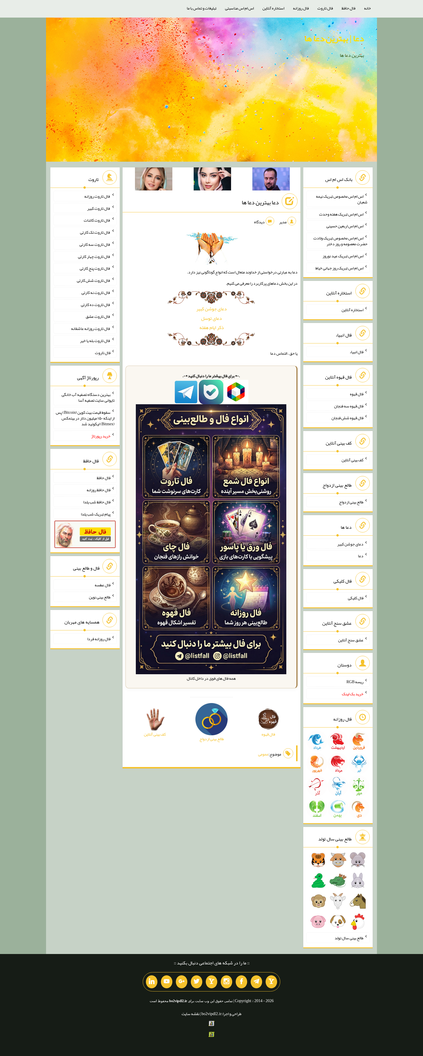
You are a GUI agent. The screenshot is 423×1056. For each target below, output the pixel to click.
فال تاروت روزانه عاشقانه (90, 328)
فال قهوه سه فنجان (348, 406)
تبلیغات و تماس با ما (201, 8)
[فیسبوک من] (241, 982)
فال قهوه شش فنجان (347, 418)
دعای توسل (211, 318)
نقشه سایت (190, 1014)
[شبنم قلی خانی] (153, 180)
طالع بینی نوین (99, 597)
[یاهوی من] (271, 982)
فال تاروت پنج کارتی (95, 268)
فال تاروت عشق (98, 316)
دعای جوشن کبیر (211, 308)
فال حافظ (348, 8)
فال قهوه (356, 394)
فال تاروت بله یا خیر (95, 341)
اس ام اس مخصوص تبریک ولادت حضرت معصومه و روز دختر (340, 241)
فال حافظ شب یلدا (96, 502)
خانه (367, 8)
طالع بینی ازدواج (351, 502)
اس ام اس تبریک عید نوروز (343, 256)
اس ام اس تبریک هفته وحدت (341, 214)
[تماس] (211, 982)
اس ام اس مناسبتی (239, 8)
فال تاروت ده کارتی (95, 304)
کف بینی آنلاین (352, 460)
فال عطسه (102, 585)
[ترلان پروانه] (212, 180)
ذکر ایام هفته (211, 327)
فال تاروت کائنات (97, 220)
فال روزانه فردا (98, 639)
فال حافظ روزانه (98, 490)
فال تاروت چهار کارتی (94, 256)
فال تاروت (325, 8)
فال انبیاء (356, 352)
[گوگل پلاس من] (181, 982)
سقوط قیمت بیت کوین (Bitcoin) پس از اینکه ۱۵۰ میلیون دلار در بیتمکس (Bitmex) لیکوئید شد (85, 418)
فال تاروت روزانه (97, 196)
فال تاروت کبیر (98, 208)
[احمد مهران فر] (271, 180)
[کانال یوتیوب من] (166, 982)
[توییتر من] (196, 982)
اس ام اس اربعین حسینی (344, 226)
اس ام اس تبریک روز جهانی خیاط (339, 268)
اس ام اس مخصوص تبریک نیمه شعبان (341, 199)
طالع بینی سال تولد (349, 938)
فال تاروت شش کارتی (93, 280)
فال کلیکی (355, 598)
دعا (360, 556)
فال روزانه (301, 8)
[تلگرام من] (256, 982)
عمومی (263, 754)
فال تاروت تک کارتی (95, 232)
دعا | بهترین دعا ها (334, 38)
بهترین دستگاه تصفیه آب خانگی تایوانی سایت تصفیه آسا (88, 397)
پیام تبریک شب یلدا (95, 514)
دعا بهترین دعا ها (260, 202)
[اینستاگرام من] (226, 982)
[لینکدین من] (151, 982)
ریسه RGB (354, 682)
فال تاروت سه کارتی (94, 244)
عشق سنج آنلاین (350, 640)
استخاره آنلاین (273, 8)
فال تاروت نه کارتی (95, 292)
